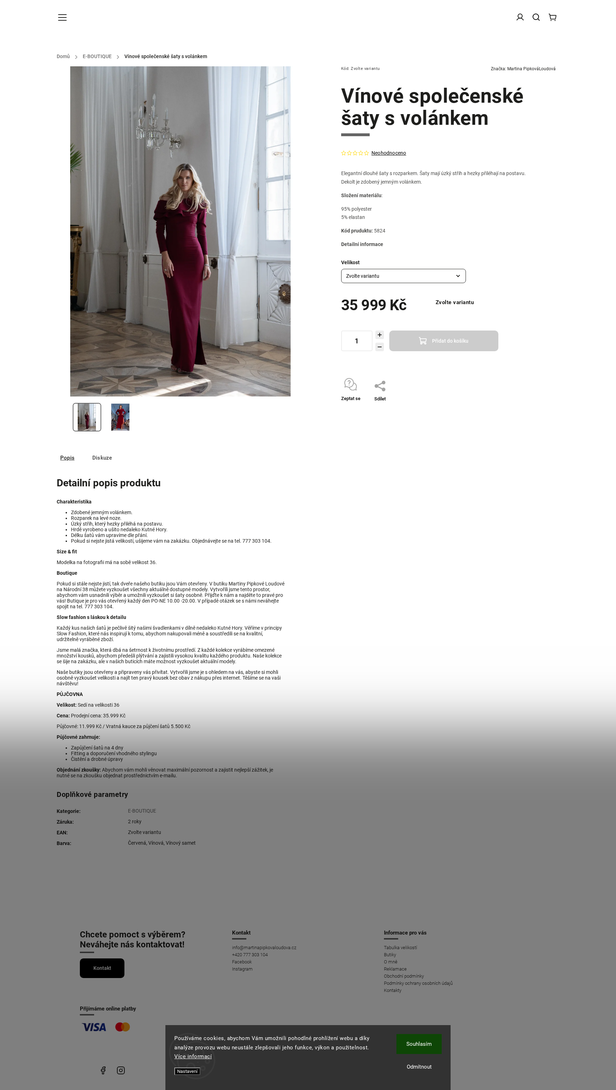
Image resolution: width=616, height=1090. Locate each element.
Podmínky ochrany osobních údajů (418, 983)
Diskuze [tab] (102, 458)
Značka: (523, 68)
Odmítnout (419, 1067)
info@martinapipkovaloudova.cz (264, 947)
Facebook (242, 961)
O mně (390, 961)
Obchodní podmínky (404, 976)
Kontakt (102, 968)
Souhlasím (419, 1044)
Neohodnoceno (388, 152)
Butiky (390, 954)
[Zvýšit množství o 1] (379, 335)
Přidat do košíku (450, 341)
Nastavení (187, 1071)
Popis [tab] (67, 458)
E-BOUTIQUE (142, 811)
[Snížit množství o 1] (379, 347)
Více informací (193, 1056)
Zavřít (507, 408)
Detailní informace (362, 244)
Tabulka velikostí (400, 947)
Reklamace (395, 969)
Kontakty (392, 990)
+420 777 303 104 (250, 954)
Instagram (242, 969)
